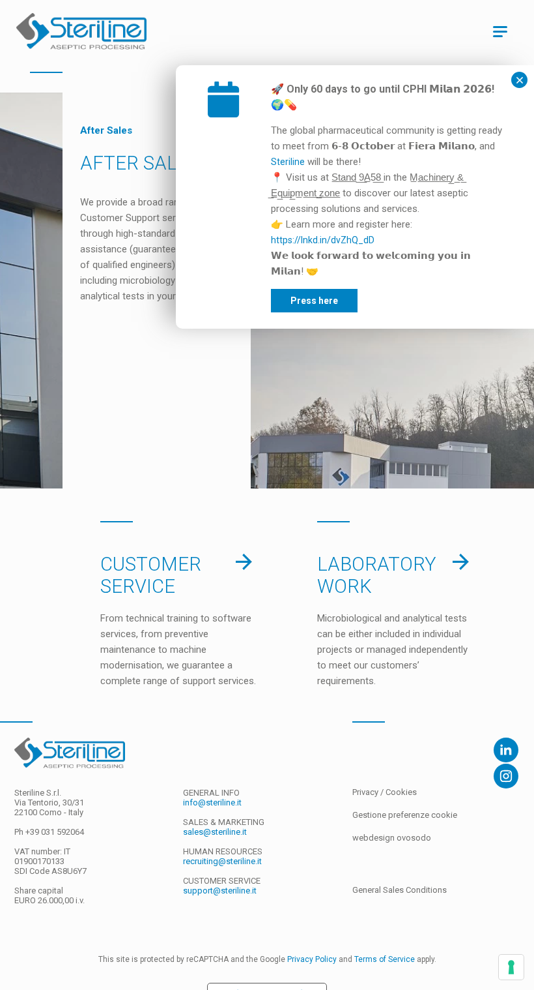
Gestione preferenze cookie (404, 815)
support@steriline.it (220, 890)
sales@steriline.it (215, 832)
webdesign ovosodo (391, 838)
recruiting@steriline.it (222, 861)
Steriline (288, 162)
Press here (314, 300)
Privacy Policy (312, 959)
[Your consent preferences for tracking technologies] (511, 967)
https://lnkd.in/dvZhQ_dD (322, 240)
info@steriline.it (212, 802)
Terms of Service (384, 959)
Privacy (366, 792)
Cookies (401, 792)
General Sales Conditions (399, 890)
